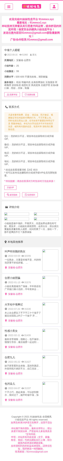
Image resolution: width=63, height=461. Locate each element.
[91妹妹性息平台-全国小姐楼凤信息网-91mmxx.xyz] (31, 6)
